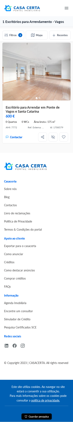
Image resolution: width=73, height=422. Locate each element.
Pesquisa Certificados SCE (20, 327)
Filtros (15, 35)
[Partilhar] (42, 137)
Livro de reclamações (17, 213)
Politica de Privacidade (18, 221)
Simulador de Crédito (17, 319)
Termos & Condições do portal (23, 229)
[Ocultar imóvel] (53, 137)
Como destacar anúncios (19, 270)
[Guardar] (63, 137)
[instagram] (24, 345)
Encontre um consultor (18, 311)
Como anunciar (13, 254)
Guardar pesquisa (39, 416)
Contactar (16, 137)
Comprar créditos (15, 278)
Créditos (9, 262)
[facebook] (16, 345)
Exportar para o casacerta (20, 246)
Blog (7, 197)
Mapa (39, 35)
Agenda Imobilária (15, 303)
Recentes (62, 35)
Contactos (10, 205)
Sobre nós (10, 189)
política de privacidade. (45, 400)
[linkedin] (8, 345)
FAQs (7, 286)
